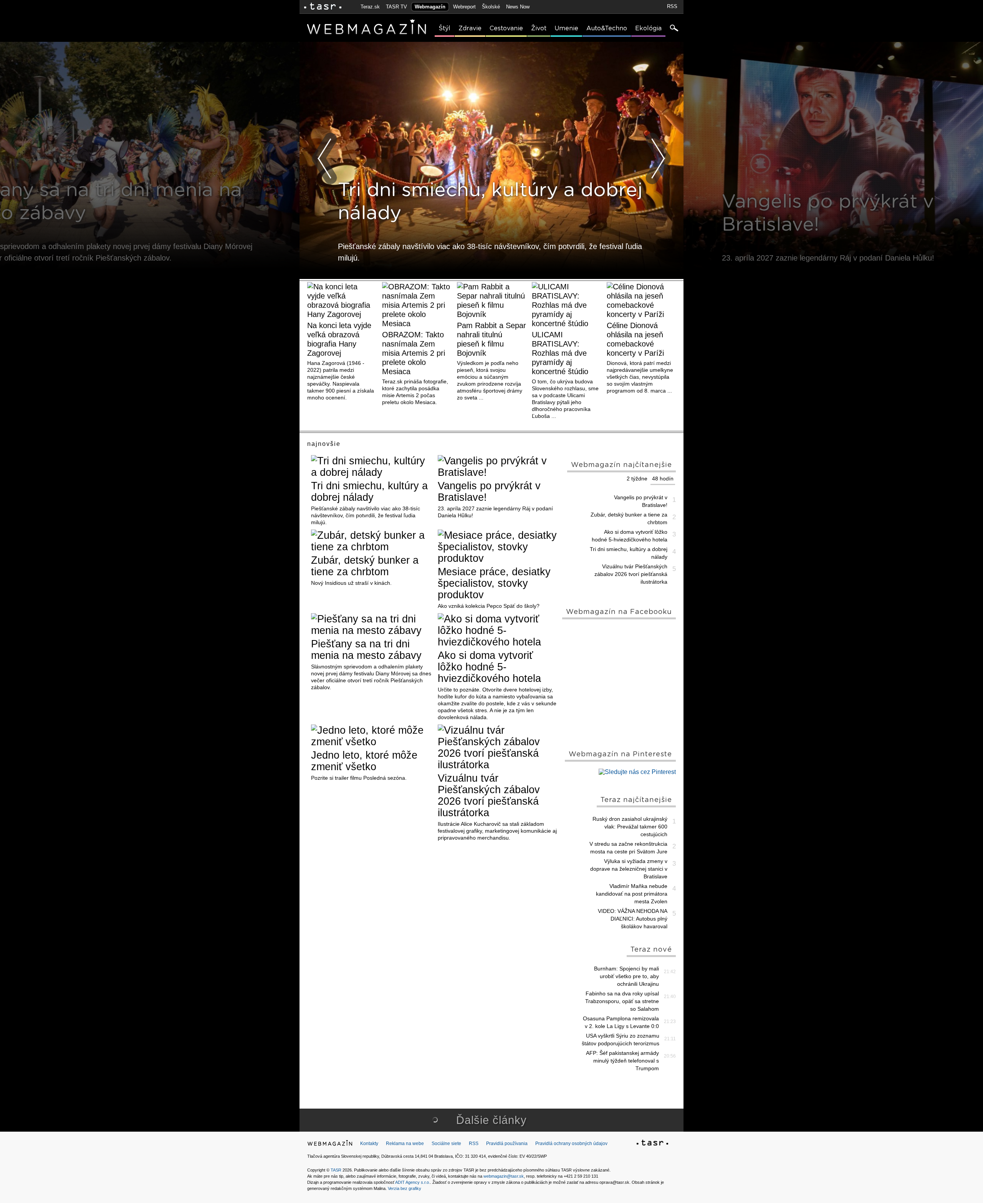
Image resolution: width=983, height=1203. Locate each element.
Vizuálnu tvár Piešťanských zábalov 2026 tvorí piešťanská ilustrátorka (489, 795)
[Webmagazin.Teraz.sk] (329, 1144)
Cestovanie (506, 28)
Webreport (464, 7)
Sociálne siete (446, 1143)
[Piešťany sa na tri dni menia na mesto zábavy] (371, 624)
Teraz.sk (370, 7)
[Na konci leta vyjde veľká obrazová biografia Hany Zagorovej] (341, 300)
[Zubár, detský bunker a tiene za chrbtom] (371, 541)
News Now (518, 7)
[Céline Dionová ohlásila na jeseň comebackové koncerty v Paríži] (641, 300)
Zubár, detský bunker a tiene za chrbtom (365, 566)
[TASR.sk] (322, 7)
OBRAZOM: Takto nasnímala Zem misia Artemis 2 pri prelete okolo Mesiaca (413, 353)
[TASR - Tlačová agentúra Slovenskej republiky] (652, 1144)
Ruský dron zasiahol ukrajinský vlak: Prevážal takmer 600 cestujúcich (629, 826)
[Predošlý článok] (325, 158)
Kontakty (369, 1143)
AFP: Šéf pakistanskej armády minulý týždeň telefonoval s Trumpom (622, 1060)
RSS (672, 6)
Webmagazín (430, 7)
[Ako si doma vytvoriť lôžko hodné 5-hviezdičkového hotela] (498, 630)
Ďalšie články (491, 1120)
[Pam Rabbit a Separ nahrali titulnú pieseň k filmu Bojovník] (491, 300)
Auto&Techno (606, 28)
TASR (336, 1170)
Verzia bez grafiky (404, 1188)
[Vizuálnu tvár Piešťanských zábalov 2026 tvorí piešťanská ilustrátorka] (498, 747)
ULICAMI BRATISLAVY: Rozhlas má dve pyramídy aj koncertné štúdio (560, 353)
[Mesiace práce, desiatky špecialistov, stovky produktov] (498, 547)
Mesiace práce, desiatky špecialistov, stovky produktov (494, 583)
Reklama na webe (405, 1143)
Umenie (566, 28)
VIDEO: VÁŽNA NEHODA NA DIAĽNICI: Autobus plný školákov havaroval (632, 918)
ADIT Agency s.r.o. (412, 1182)
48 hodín (663, 478)
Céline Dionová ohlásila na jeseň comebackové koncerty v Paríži (635, 339)
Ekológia (648, 28)
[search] (673, 29)
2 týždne (637, 478)
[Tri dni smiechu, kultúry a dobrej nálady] (371, 466)
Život (538, 28)
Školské (491, 7)
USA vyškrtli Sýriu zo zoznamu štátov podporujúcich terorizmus (620, 1039)
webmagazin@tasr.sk (503, 1176)
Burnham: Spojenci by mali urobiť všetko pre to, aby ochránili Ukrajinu (626, 976)
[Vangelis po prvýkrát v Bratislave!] (498, 466)
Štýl (444, 28)
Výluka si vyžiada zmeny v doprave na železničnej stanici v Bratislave (628, 869)
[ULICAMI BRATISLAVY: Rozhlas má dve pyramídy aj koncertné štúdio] (566, 305)
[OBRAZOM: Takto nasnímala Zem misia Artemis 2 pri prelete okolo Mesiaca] (416, 305)
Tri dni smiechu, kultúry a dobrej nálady (369, 491)
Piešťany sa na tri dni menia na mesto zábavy (366, 649)
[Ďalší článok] (658, 158)
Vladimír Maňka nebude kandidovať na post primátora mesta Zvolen (631, 893)
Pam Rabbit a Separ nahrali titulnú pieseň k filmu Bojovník (491, 339)
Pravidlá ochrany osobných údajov (571, 1143)
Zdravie (470, 28)
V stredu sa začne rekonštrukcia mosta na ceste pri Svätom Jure (628, 848)
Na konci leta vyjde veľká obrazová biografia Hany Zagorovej (339, 339)
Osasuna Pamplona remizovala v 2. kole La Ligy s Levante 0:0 (621, 1022)
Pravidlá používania (507, 1143)
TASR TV (396, 7)
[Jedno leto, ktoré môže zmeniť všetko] (371, 736)
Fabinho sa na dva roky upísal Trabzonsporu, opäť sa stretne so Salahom (622, 1001)
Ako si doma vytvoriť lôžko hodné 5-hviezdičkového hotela (489, 667)
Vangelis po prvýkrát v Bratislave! (489, 491)
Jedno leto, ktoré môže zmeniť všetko (364, 760)
